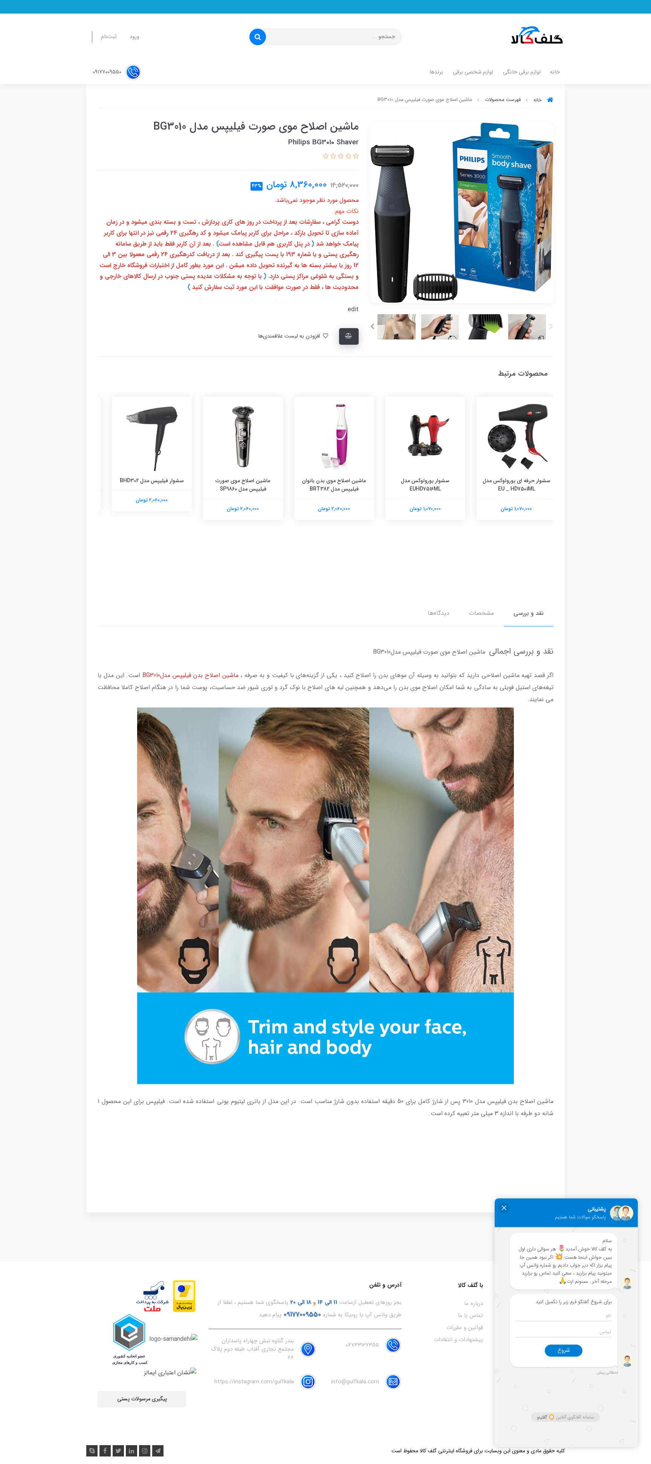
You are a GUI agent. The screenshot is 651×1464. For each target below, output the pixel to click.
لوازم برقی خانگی (522, 72)
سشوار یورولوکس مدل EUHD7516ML (508, 485)
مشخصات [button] (481, 613)
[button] (355, 156)
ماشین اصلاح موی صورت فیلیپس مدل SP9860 (325, 485)
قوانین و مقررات (464, 1327)
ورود (134, 36)
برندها (436, 72)
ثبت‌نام (108, 36)
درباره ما (473, 1303)
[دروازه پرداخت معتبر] (184, 1295)
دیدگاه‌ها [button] (438, 613)
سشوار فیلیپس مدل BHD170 (143, 481)
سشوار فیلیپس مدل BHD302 (234, 481)
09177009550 (108, 72)
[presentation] (551, 326)
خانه (555, 72)
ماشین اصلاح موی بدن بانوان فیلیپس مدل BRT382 (417, 485)
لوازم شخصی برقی (473, 72)
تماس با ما (470, 1315)
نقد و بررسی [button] (528, 613)
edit (353, 309)
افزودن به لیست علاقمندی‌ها (290, 336)
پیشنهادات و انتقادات (458, 1339)
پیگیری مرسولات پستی (142, 1399)
